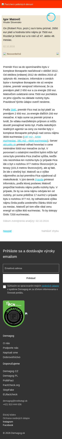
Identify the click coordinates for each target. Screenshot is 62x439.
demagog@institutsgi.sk (15, 401)
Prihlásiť (31, 278)
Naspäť (7, 231)
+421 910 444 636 (12, 404)
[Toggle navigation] (56, 4)
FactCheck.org (11, 385)
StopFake (8, 389)
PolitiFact (8, 380)
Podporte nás (10, 347)
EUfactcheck (10, 394)
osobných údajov (50, 286)
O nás (6, 343)
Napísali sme (10, 352)
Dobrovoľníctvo (11, 357)
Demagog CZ (10, 371)
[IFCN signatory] (14, 313)
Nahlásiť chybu (50, 231)
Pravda (39, 179)
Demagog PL (10, 375)
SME (13, 109)
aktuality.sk (9, 144)
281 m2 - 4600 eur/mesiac (32, 140)
